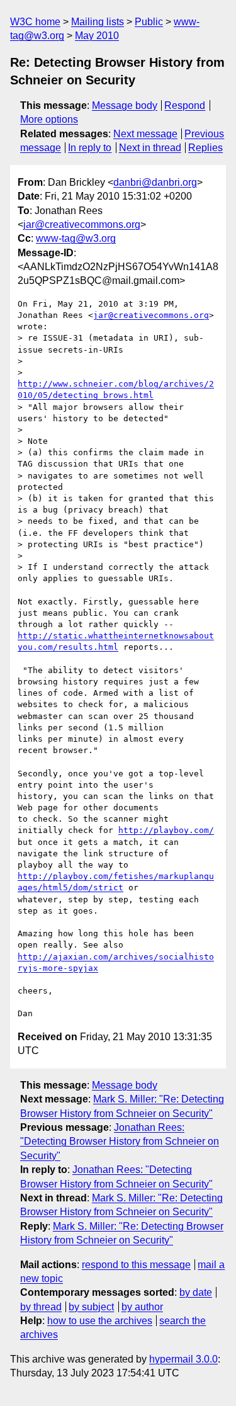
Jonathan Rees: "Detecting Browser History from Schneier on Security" (119, 1141)
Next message (145, 133)
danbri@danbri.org (155, 182)
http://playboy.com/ (166, 830)
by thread (41, 1306)
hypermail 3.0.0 (183, 1359)
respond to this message (136, 1264)
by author (142, 1306)
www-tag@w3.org (76, 238)
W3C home (35, 21)
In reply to (89, 147)
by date (195, 1292)
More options (49, 119)
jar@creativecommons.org (81, 224)
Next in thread (150, 147)
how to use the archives (99, 1320)
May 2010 (97, 35)
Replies (205, 147)
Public (149, 21)
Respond (184, 105)
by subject (91, 1306)
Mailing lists (97, 21)
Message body (124, 105)
